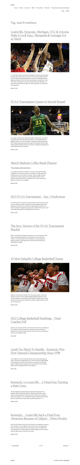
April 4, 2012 (13, 335)
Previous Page (15, 445)
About (15, 7)
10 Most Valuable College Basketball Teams (37, 258)
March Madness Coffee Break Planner (34, 163)
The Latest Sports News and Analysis (60, 7)
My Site (12, 4)
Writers (67, 11)
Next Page (66, 445)
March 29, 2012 (14, 401)
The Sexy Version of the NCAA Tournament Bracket (37, 227)
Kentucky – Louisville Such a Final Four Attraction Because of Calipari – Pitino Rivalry (39, 416)
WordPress (66, 460)
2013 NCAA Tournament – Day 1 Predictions (38, 196)
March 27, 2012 (14, 434)
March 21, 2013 (14, 183)
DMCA (33, 7)
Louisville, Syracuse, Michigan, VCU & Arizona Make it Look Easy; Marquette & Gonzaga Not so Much (40, 35)
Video (63, 11)
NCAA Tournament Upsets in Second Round (38, 101)
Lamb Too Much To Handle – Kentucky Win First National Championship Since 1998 (37, 351)
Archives (21, 7)
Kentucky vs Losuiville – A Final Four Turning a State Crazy (39, 383)
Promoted (46, 7)
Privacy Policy (39, 7)
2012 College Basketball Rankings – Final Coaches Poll (36, 319)
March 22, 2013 (14, 88)
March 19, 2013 (14, 304)
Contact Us (27, 7)
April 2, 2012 (13, 368)
